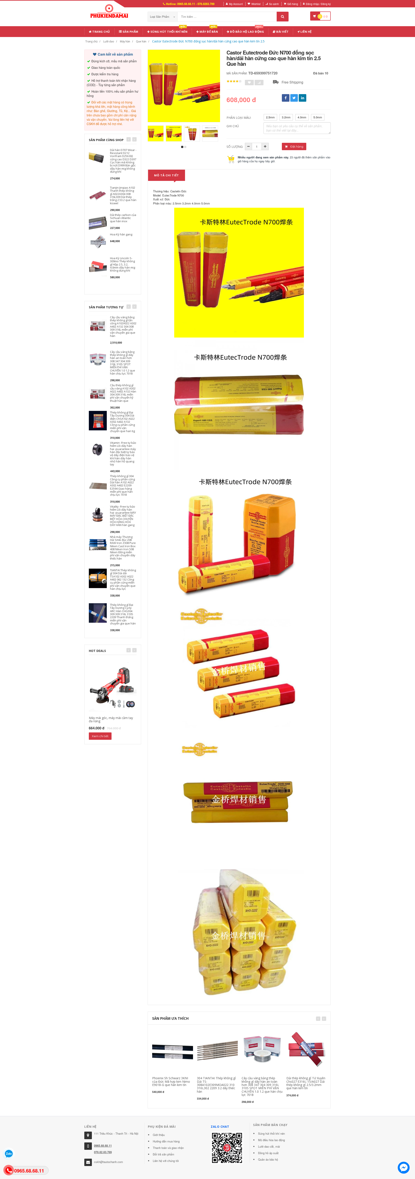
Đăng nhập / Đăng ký (318, 4)
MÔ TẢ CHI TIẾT (166, 175)
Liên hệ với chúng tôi (166, 1161)
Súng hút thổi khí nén (168, 31)
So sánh (274, 4)
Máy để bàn (208, 31)
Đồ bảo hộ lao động (246, 31)
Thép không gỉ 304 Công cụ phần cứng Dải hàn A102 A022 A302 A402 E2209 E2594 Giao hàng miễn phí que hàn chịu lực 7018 (122, 485)
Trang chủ (101, 32)
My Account (236, 4)
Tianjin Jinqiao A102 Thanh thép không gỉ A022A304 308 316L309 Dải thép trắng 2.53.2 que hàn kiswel (123, 195)
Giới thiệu (159, 1135)
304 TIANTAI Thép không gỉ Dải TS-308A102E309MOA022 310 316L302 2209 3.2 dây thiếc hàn (216, 1085)
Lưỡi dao (108, 41)
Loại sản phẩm (160, 16)
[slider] (234, 81)
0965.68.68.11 (103, 1146)
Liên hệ (306, 32)
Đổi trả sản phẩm (163, 1154)
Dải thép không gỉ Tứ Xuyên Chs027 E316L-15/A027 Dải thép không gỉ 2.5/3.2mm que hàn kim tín (305, 1083)
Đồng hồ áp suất (268, 1153)
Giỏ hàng (292, 4)
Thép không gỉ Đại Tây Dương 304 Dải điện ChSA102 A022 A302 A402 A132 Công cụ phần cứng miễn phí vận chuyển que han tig (122, 421)
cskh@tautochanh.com (108, 1162)
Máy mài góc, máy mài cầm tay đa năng (111, 719)
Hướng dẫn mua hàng (166, 1141)
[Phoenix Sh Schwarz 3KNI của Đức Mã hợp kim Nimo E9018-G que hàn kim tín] (172, 1050)
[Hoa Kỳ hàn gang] (98, 242)
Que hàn (141, 41)
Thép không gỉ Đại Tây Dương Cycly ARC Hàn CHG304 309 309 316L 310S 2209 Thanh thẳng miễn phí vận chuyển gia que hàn (123, 614)
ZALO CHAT (220, 1126)
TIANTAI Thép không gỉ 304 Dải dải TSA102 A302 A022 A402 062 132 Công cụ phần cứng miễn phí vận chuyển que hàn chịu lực (123, 579)
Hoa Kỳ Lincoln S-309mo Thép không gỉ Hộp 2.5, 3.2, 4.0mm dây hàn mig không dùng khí (122, 264)
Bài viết (282, 32)
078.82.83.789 (103, 1152)
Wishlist (255, 4)
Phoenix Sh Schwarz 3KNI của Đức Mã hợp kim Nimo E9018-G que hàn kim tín (171, 1081)
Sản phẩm (130, 32)
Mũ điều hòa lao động (271, 1140)
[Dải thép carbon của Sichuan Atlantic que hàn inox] (98, 222)
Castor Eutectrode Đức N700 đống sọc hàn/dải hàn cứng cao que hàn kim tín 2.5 (208, 41)
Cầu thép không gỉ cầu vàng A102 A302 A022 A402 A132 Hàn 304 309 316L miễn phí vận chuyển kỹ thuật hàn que (123, 392)
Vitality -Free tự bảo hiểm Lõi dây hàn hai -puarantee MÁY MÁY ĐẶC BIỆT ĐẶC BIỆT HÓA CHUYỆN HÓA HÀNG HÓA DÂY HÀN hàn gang (123, 516)
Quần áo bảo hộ (268, 1159)
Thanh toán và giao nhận (168, 1148)
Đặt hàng (296, 146)
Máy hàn (125, 41)
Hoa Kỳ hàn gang (121, 234)
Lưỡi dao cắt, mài (269, 1146)
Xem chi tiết (100, 736)
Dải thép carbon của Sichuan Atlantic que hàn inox (123, 218)
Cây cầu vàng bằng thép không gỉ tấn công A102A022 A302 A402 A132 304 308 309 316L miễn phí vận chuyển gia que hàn (123, 326)
